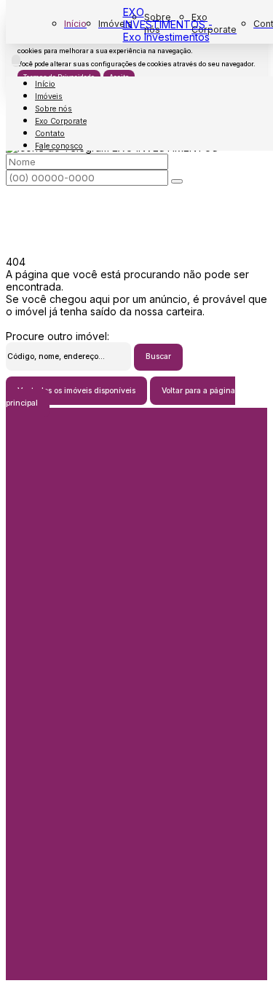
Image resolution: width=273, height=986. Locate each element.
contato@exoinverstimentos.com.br (136, 648)
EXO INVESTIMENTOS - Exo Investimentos (168, 24)
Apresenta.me (39, 974)
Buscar (158, 356)
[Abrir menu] (16, 61)
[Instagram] (137, 722)
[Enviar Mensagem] (177, 181)
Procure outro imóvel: (57, 336)
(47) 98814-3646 (136, 788)
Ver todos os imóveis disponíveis (76, 390)
